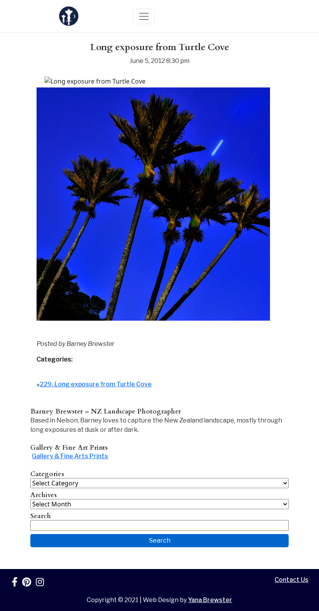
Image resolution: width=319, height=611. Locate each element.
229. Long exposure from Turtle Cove (96, 384)
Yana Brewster (210, 600)
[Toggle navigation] (144, 16)
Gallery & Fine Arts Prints (70, 456)
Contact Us (291, 579)
